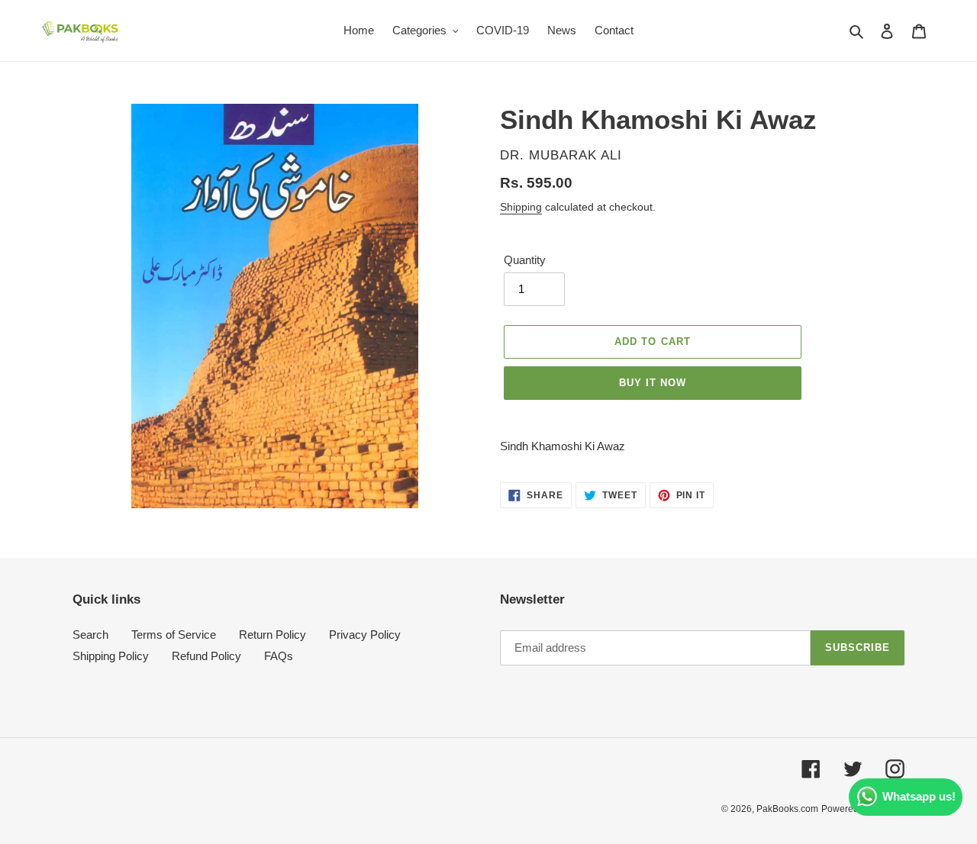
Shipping (521, 207)
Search (90, 634)
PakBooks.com (787, 809)
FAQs (278, 655)
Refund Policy (206, 655)
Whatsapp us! (919, 796)
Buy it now (652, 382)
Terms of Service (173, 634)
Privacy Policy (365, 634)
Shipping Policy (111, 655)
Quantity (525, 259)
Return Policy (272, 634)
